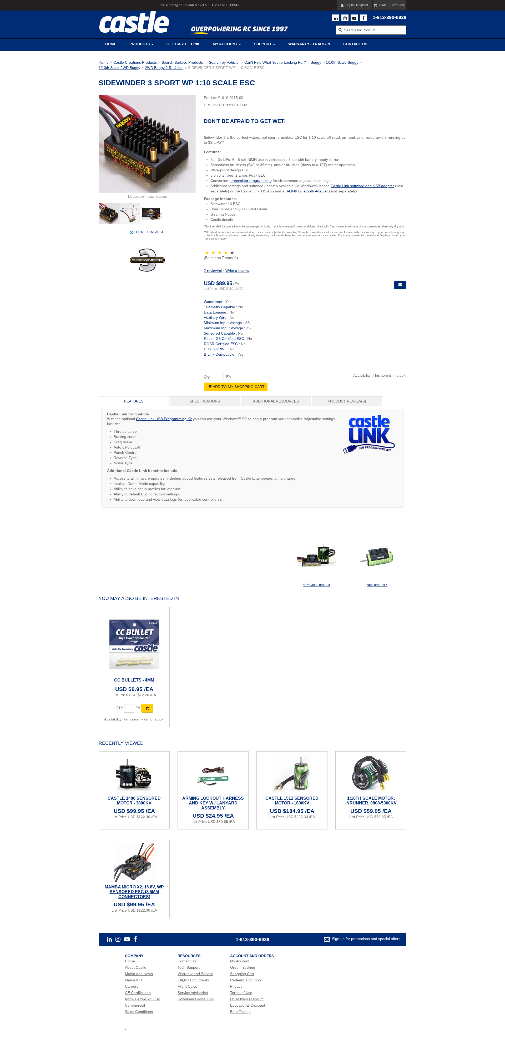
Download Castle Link (196, 999)
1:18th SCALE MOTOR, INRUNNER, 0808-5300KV (371, 800)
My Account (225, 44)
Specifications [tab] (205, 401)
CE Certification (138, 993)
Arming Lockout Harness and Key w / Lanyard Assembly (213, 803)
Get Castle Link (183, 44)
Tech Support (189, 967)
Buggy (316, 62)
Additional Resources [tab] (276, 401)
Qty (207, 377)
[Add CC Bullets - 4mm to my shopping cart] (147, 708)
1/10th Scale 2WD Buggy (119, 68)
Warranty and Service (195, 974)
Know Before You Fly (142, 999)
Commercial (135, 1005)
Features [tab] (133, 401)
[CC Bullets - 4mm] (134, 642)
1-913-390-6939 (389, 17)
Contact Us (355, 44)
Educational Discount (247, 1005)
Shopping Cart (242, 974)
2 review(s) (213, 271)
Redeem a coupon (245, 980)
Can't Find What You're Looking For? (275, 62)
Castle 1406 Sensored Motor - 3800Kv (134, 800)
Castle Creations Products (135, 62)
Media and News (139, 974)
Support (263, 44)
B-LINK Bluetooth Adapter (307, 191)
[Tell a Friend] (400, 285)
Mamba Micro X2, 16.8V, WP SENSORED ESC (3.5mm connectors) (134, 892)
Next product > (377, 585)
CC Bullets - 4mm (134, 680)
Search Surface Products (182, 62)
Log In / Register (356, 5)
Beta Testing (240, 1012)
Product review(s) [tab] (347, 401)
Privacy (236, 986)
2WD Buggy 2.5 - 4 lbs (164, 68)
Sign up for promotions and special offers (365, 939)
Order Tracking (242, 967)
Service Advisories (193, 993)
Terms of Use (241, 993)
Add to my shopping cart (239, 387)
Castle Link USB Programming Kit (164, 419)
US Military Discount (247, 999)
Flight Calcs (187, 986)
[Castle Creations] (134, 22)
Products (139, 44)
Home (110, 44)
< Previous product (316, 585)
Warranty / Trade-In (309, 44)
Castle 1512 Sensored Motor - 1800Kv (292, 800)
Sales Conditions (139, 1012)
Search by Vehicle (224, 62)
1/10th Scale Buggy (342, 62)
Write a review (237, 271)
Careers (131, 986)
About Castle (135, 967)
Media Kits (133, 980)
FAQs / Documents (193, 980)
